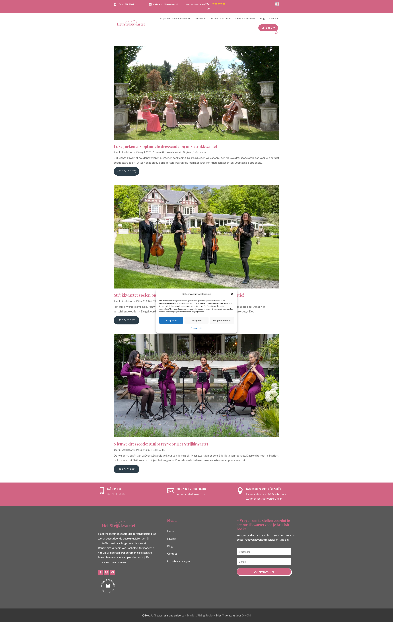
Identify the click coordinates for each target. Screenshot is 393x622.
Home (171, 531)
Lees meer (126, 171)
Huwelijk (160, 152)
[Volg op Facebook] (100, 572)
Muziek (199, 18)
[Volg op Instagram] (106, 572)
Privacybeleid (196, 328)
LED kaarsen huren (245, 18)
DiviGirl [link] (246, 615)
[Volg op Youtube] (112, 572)
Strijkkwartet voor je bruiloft (175, 18)
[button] (232, 293)
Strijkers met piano (221, 18)
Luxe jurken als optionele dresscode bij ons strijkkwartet (165, 146)
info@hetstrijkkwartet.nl (165, 4)
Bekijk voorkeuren (222, 320)
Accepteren (171, 320)
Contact (273, 18)
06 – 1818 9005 (126, 4)
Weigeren (196, 320)
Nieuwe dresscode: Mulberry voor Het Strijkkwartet (161, 444)
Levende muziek (174, 152)
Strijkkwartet (200, 152)
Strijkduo (187, 152)
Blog (262, 18)
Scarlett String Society (201, 615)
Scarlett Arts (128, 152)
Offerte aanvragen (178, 561)
